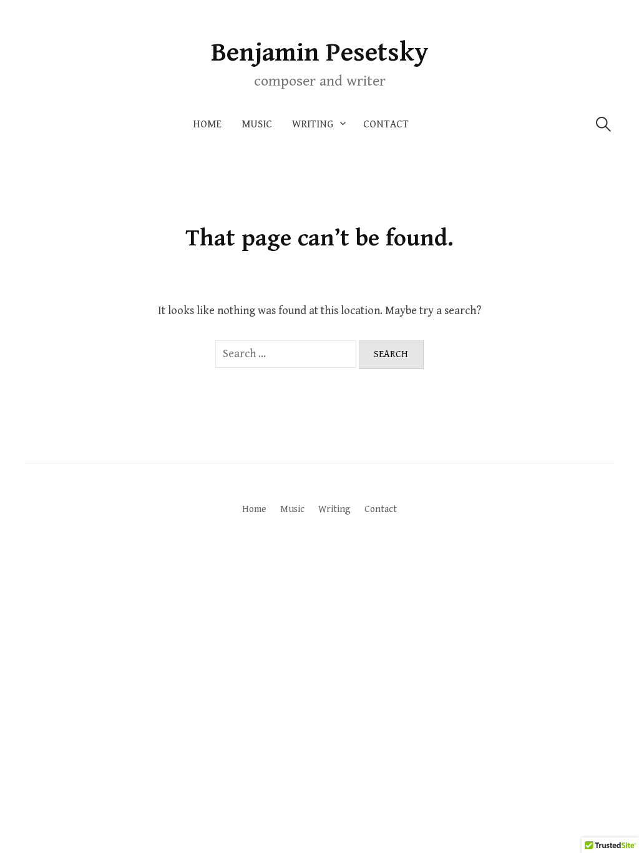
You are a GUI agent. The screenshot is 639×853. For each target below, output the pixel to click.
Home (207, 124)
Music (256, 124)
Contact (386, 124)
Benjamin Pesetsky (320, 52)
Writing (312, 124)
